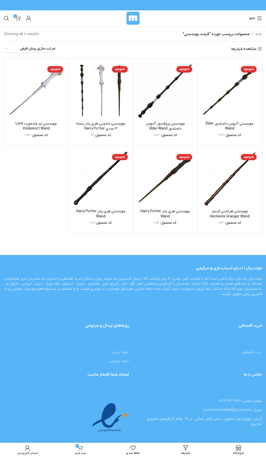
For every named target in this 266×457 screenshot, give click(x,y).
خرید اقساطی (252, 352)
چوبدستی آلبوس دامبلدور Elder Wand (230, 126)
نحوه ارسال (120, 352)
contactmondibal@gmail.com (227, 410)
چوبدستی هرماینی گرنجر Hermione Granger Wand (230, 214)
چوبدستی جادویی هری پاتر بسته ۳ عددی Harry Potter (100, 126)
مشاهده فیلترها (243, 49)
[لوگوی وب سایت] (133, 18)
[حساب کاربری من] (28, 18)
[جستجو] (6, 18)
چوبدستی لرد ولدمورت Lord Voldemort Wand (36, 126)
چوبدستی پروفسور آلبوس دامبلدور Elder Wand (165, 126)
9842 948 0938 (229, 400)
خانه (258, 34)
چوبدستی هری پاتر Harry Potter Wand (165, 214)
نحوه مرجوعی (119, 361)
